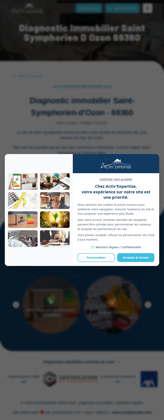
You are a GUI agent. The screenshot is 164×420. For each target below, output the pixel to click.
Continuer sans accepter (116, 179)
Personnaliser (96, 257)
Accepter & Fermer (136, 257)
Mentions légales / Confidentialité (118, 247)
